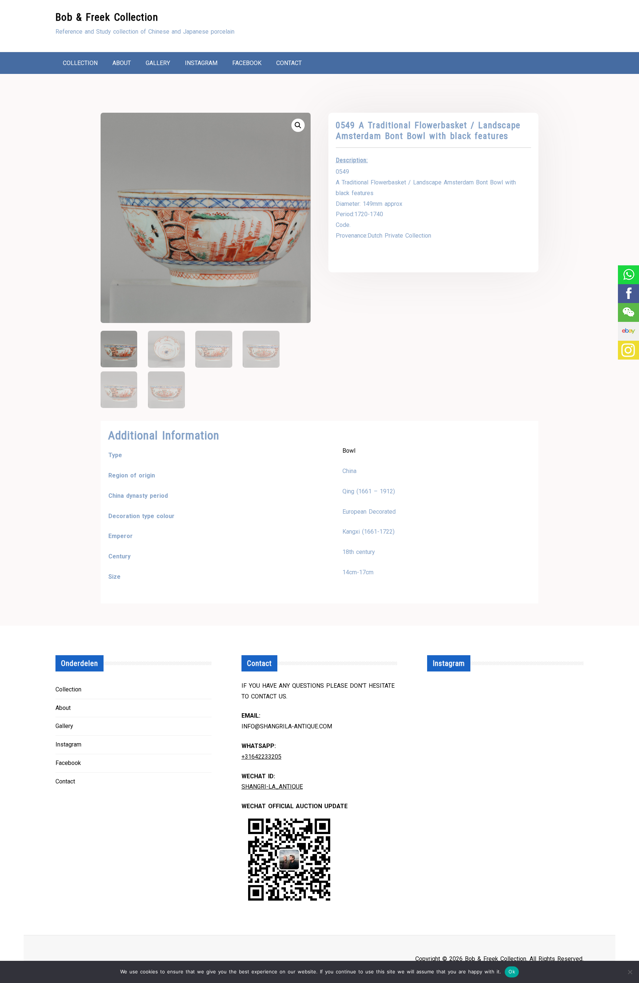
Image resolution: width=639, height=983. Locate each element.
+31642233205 (261, 756)
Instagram (201, 63)
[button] (298, 125)
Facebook (246, 63)
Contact (289, 63)
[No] (629, 972)
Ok (511, 972)
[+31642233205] (628, 275)
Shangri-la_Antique (272, 786)
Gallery (158, 63)
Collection (80, 63)
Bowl (348, 450)
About (121, 63)
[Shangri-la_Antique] (628, 312)
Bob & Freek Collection (106, 17)
